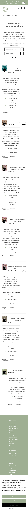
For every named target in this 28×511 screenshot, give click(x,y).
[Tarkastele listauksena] (15, 57)
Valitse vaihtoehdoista (6, 209)
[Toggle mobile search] (21, 8)
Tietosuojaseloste (18, 508)
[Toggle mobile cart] (18, 8)
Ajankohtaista (12, 472)
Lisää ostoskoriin (5, 111)
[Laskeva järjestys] (22, 49)
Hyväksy (14, 496)
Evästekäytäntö (9, 508)
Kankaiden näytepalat (17, 370)
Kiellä (14, 500)
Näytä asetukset (14, 505)
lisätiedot (13, 111)
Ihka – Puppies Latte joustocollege (17, 122)
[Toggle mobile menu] (25, 8)
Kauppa (11, 463)
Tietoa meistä (12, 465)
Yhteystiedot (12, 470)
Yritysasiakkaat (13, 468)
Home (4, 15)
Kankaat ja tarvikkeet (11, 15)
